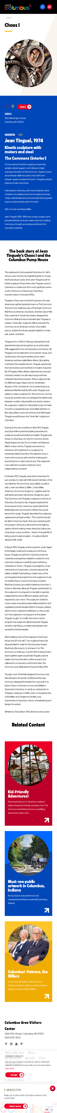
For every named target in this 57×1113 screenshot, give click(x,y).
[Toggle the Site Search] (42, 7)
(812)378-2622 (13, 1037)
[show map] (13, 106)
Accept (14, 1074)
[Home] (18, 7)
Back (9, 17)
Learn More (9, 1068)
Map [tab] (20, 135)
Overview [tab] (10, 135)
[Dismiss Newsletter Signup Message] (52, 1088)
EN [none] (47, 1109)
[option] (52, 1110)
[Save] (6, 106)
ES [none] (52, 1109)
